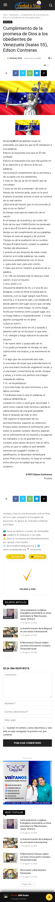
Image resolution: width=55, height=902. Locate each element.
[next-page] (10, 658)
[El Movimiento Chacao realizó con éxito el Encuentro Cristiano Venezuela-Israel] (10, 646)
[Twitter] (23, 73)
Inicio (5, 15)
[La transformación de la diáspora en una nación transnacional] (10, 632)
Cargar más (26, 843)
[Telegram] (37, 73)
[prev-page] (5, 658)
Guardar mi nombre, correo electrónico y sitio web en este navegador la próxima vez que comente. (27, 731)
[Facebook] (16, 73)
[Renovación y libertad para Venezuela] (10, 833)
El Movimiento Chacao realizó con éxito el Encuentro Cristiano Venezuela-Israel (35, 645)
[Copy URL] (44, 73)
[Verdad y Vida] (5, 58)
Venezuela (14, 15)
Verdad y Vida (15, 58)
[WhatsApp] (30, 73)
